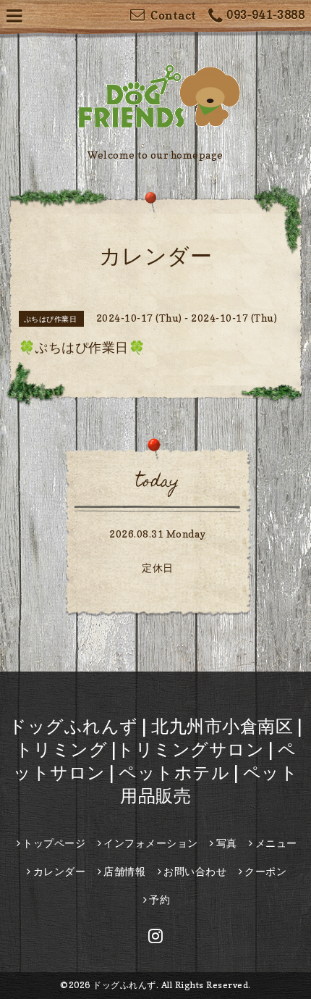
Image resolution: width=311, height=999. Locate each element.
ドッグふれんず (124, 984)
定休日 (158, 567)
